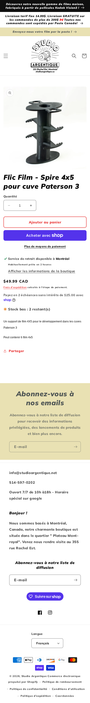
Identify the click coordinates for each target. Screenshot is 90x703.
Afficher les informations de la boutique (41, 271)
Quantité (10, 196)
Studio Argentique (34, 676)
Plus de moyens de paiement (45, 246)
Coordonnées (64, 695)
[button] (6, 56)
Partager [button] (16, 351)
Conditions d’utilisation (68, 689)
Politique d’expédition (36, 695)
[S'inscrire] (75, 446)
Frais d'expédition (15, 287)
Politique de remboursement (62, 681)
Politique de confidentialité (28, 689)
